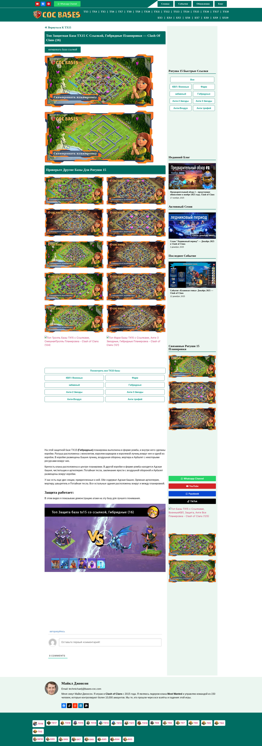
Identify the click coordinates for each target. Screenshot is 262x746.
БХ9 (215, 17)
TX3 (86, 11)
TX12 (167, 11)
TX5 (103, 11)
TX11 (157, 11)
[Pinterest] (48, 4)
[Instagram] (75, 705)
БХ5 (178, 17)
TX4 (94, 11)
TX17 (216, 11)
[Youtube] (37, 4)
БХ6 (187, 17)
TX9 (137, 11)
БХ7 (197, 17)
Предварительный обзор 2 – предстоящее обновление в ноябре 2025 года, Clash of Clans (192, 193)
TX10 (147, 11)
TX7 (120, 11)
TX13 (176, 11)
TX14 (186, 11)
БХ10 (225, 17)
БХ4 (169, 17)
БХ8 (206, 17)
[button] (105, 538)
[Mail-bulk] (86, 705)
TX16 (206, 11)
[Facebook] (43, 4)
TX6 (111, 11)
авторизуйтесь (57, 631)
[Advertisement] (105, 425)
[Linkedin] (80, 705)
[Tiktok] (69, 705)
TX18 (226, 11)
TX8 (129, 11)
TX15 (196, 11)
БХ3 (160, 17)
